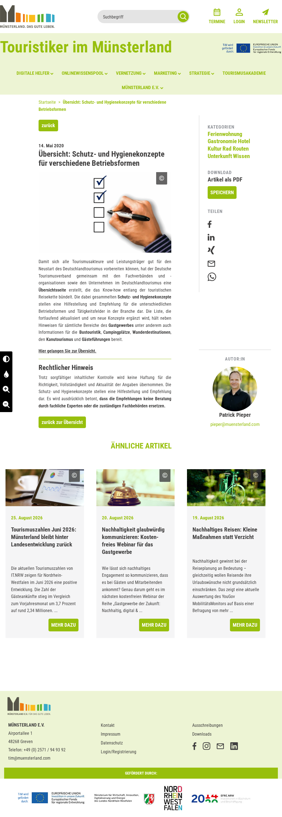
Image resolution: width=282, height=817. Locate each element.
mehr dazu (63, 625)
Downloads (202, 734)
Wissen (241, 156)
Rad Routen (236, 148)
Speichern (222, 192)
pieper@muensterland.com (235, 424)
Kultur (214, 148)
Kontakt (108, 725)
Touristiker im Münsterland (86, 47)
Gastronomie (222, 141)
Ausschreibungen (207, 725)
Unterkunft (220, 156)
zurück (48, 125)
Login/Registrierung (118, 751)
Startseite (47, 102)
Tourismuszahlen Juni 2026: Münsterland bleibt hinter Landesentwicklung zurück (43, 537)
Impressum (110, 734)
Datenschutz (112, 743)
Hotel (244, 141)
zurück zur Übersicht (62, 422)
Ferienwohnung (225, 134)
